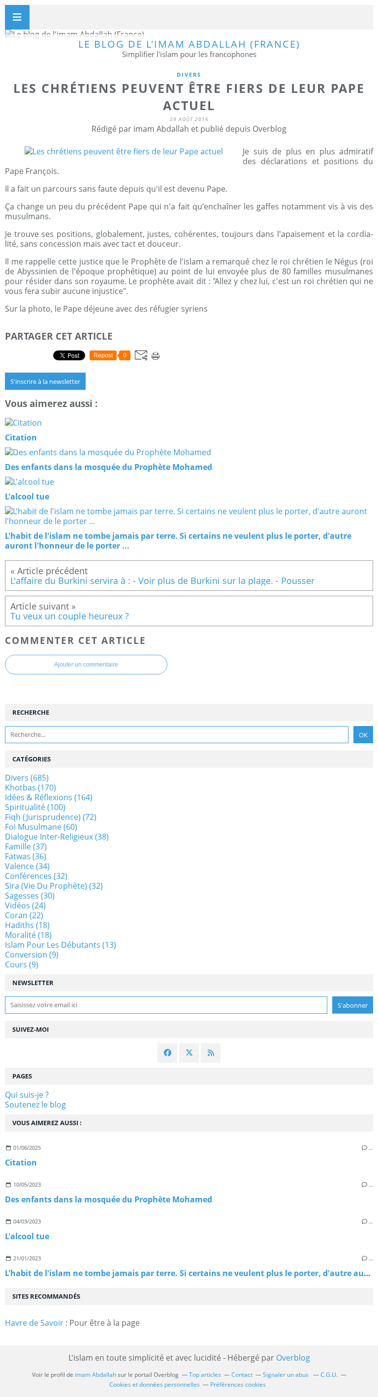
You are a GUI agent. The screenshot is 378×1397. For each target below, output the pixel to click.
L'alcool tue (27, 1236)
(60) (41, 826)
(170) (30, 787)
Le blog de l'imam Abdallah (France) (189, 44)
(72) (50, 817)
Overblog (293, 1357)
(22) (24, 915)
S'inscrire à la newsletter (45, 381)
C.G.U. (329, 1374)
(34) (27, 866)
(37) (26, 846)
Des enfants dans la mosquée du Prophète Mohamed (108, 1199)
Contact (241, 1374)
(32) (36, 876)
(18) (27, 925)
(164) (49, 797)
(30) (30, 895)
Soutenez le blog (35, 1104)
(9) (32, 954)
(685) (27, 777)
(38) (57, 836)
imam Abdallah (95, 1374)
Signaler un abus (286, 1374)
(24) (25, 905)
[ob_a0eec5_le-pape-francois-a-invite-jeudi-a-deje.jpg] (124, 151)
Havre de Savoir (34, 1322)
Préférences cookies (238, 1384)
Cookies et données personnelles (154, 1384)
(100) (35, 807)
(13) (60, 944)
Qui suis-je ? (27, 1094)
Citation (21, 1162)
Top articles (205, 1374)
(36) (25, 856)
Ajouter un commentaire (86, 664)
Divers (189, 74)
